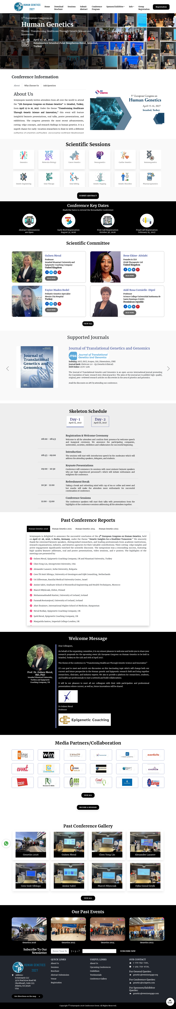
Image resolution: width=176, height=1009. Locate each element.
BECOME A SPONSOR (88, 807)
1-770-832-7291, (140, 963)
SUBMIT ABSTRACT (88, 196)
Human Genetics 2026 (38, 529)
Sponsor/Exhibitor (114, 7)
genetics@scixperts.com (144, 983)
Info (131, 7)
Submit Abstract (83, 8)
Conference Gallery (98, 979)
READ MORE (51, 278)
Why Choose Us (31, 85)
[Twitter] (51, 272)
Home (47, 7)
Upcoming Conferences (100, 967)
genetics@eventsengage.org (145, 975)
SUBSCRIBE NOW (127, 951)
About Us (55, 963)
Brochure (55, 971)
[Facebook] (47, 272)
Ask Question (49, 85)
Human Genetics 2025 (62, 529)
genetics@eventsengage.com (146, 993)
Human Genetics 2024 (85, 529)
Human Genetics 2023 (108, 529)
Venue (53, 979)
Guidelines (94, 971)
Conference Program (97, 8)
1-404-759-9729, (141, 967)
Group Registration (144, 8)
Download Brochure (58, 8)
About (17, 85)
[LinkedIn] (55, 272)
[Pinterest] (59, 272)
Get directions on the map (25, 996)
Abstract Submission (60, 975)
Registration (161, 7)
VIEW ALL (88, 324)
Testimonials (96, 975)
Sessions (72, 7)
